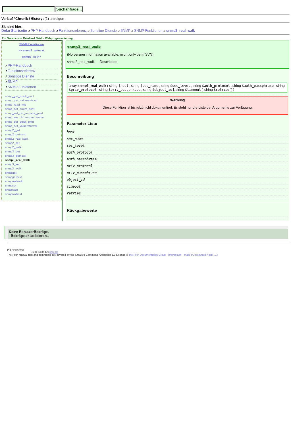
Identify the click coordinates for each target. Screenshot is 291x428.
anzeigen (57, 19)
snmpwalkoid (13, 194)
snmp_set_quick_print (19, 121)
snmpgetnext (13, 177)
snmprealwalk (14, 181)
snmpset (10, 185)
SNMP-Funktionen (148, 31)
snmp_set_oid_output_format (24, 117)
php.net (53, 252)
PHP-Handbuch (43, 31)
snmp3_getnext (15, 155)
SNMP (125, 31)
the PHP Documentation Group (147, 254)
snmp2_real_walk (16, 138)
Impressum (175, 254)
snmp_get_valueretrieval (21, 100)
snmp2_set (12, 142)
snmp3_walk (13, 168)
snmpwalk (11, 189)
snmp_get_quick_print (19, 96)
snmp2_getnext (15, 134)
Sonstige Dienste (103, 31)
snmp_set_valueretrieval (21, 125)
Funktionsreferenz (73, 31)
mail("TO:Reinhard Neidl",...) (201, 254)
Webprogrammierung (59, 38)
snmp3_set (12, 164)
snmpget (10, 172)
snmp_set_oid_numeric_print (24, 113)
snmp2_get (12, 130)
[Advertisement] (18, 341)
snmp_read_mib (15, 104)
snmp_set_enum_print (19, 108)
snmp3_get (12, 151)
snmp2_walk (13, 147)
